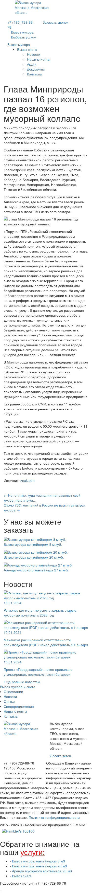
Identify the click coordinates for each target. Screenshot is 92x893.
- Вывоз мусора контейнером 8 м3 (37, 860)
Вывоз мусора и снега (17, 686)
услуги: (32, 852)
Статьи (9, 701)
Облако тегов (60, 755)
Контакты (34, 74)
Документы (36, 69)
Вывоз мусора (18, 44)
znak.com (27, 480)
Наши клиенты (38, 59)
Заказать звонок (55, 22)
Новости (33, 54)
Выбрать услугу (23, 37)
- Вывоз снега (21, 875)
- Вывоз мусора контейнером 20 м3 (38, 865)
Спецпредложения (19, 706)
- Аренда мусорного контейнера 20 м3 (41, 870)
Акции (32, 64)
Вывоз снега (27, 49)
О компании (13, 691)
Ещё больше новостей (22, 681)
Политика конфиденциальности (54, 817)
